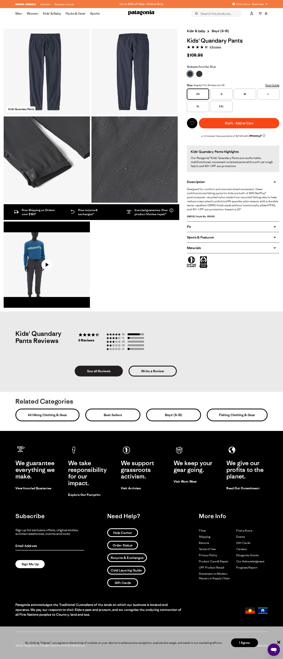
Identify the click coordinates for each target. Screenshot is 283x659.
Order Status (122, 545)
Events (240, 537)
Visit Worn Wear (185, 481)
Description (196, 182)
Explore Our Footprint (84, 495)
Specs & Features (200, 237)
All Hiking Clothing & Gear (47, 415)
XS (198, 94)
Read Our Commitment (243, 488)
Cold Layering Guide (126, 570)
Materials (194, 248)
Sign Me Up (30, 564)
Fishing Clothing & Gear (237, 415)
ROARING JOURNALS (25, 4)
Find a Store (244, 530)
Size (190, 85)
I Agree (244, 643)
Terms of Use (207, 549)
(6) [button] (123, 334)
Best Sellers (113, 415)
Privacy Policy (208, 555)
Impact (237, 19)
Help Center (122, 533)
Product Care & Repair (214, 561)
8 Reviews (215, 47)
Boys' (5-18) (173, 415)
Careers (241, 549)
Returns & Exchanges (127, 558)
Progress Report (247, 567)
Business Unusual (64, 4)
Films (202, 530)
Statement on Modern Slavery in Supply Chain (214, 576)
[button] (192, 123)
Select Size (258, 19)
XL (198, 106)
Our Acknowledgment (250, 561)
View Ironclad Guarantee (33, 488)
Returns (204, 543)
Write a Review (152, 371)
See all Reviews (98, 371)
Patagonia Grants (247, 555)
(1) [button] (123, 337)
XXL (221, 106)
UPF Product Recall (211, 567)
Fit (189, 227)
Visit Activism (131, 488)
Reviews (200, 19)
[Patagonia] (141, 13)
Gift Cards (123, 583)
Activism (45, 4)
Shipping (204, 537)
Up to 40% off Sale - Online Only (141, 4)
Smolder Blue (201, 67)
